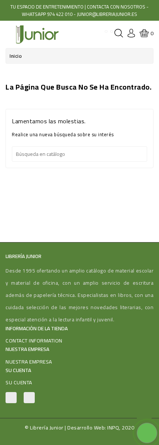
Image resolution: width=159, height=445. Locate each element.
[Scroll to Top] (144, 415)
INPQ (113, 427)
